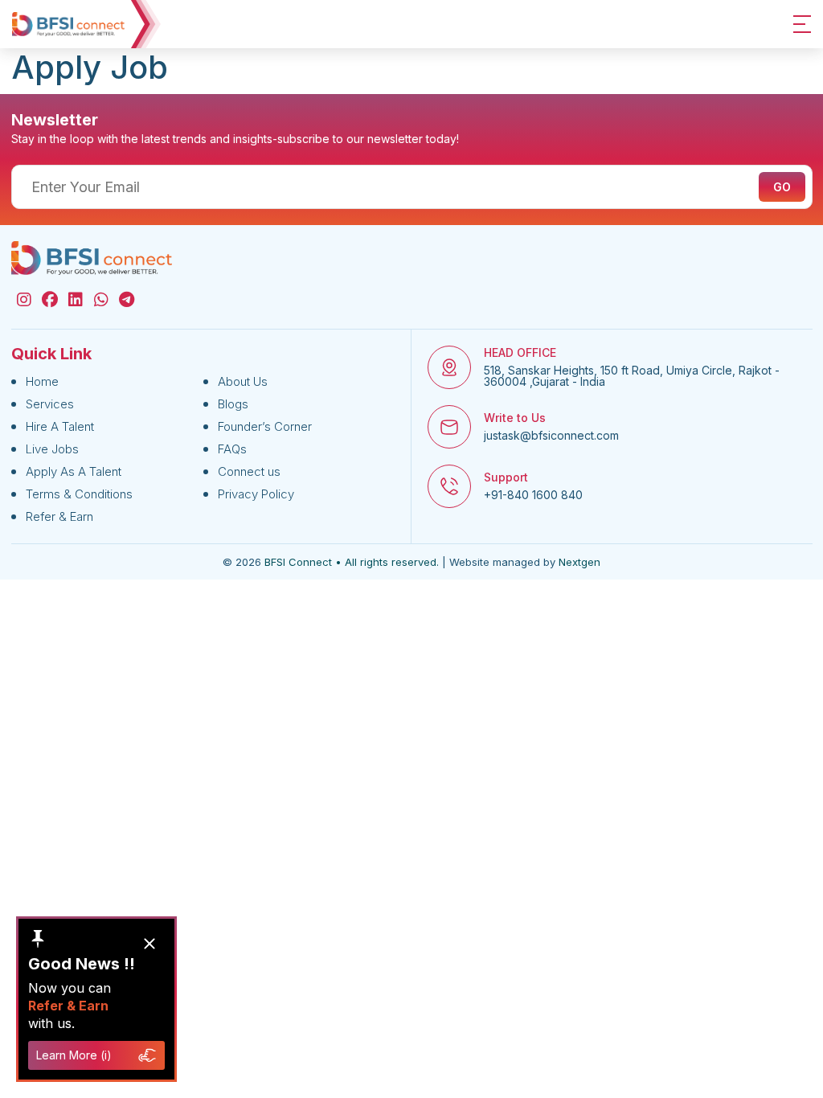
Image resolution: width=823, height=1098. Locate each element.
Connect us (249, 471)
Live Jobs (52, 449)
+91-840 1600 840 (533, 495)
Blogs (233, 404)
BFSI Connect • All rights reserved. (351, 561)
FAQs (232, 449)
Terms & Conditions (79, 494)
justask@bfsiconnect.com (551, 435)
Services (50, 404)
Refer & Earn (59, 516)
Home (42, 381)
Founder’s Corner (265, 426)
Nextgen (579, 561)
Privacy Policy (256, 494)
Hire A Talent (60, 426)
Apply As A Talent (73, 471)
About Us (243, 381)
